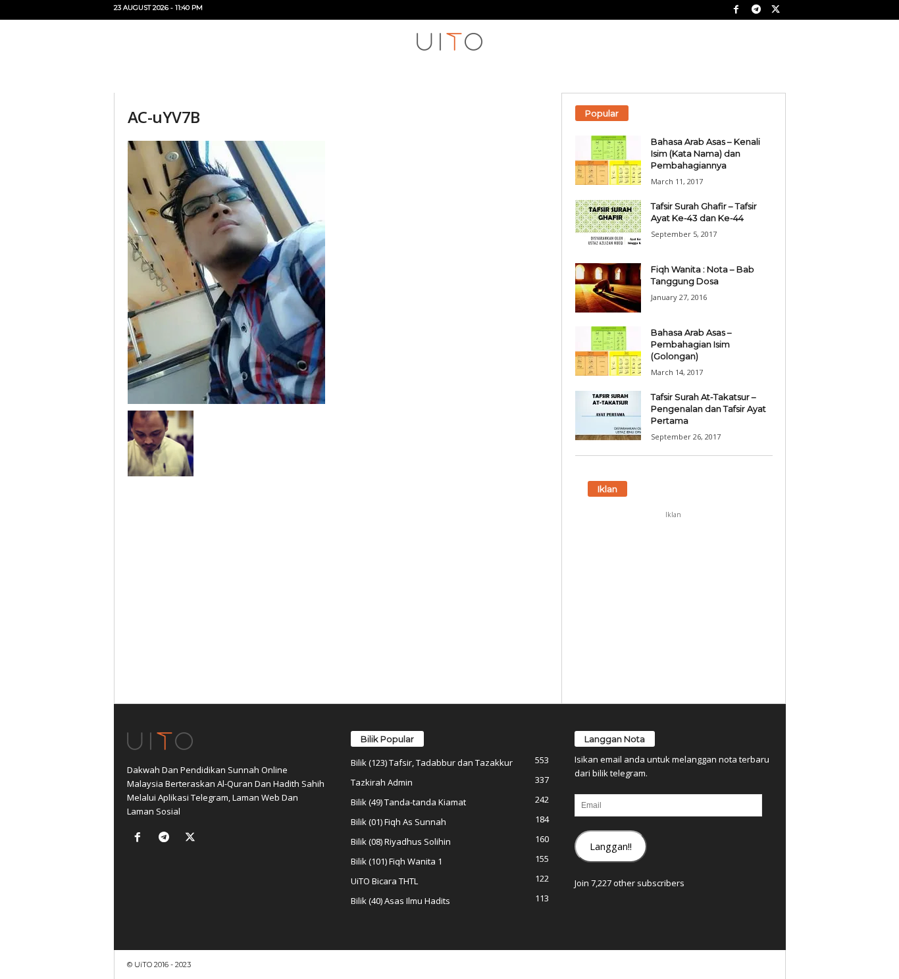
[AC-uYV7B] (338, 272)
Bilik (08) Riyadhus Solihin (401, 841)
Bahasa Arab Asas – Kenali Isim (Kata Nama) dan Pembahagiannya (705, 153)
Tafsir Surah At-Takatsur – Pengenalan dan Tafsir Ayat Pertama (708, 408)
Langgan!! (611, 846)
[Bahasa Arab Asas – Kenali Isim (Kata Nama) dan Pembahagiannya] (608, 160)
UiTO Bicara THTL (384, 881)
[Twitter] (776, 10)
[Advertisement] (673, 607)
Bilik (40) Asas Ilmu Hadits (400, 901)
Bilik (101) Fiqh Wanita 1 (396, 861)
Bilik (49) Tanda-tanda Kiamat (408, 802)
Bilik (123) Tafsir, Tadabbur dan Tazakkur (432, 762)
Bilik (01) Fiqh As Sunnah (398, 822)
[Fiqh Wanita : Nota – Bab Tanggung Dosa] (608, 288)
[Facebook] (736, 10)
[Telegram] (756, 10)
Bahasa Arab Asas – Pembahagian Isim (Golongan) (691, 344)
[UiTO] (449, 42)
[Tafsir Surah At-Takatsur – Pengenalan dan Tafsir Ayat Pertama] (608, 415)
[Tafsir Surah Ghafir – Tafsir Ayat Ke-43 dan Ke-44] (608, 224)
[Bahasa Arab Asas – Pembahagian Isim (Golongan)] (608, 351)
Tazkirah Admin (382, 782)
